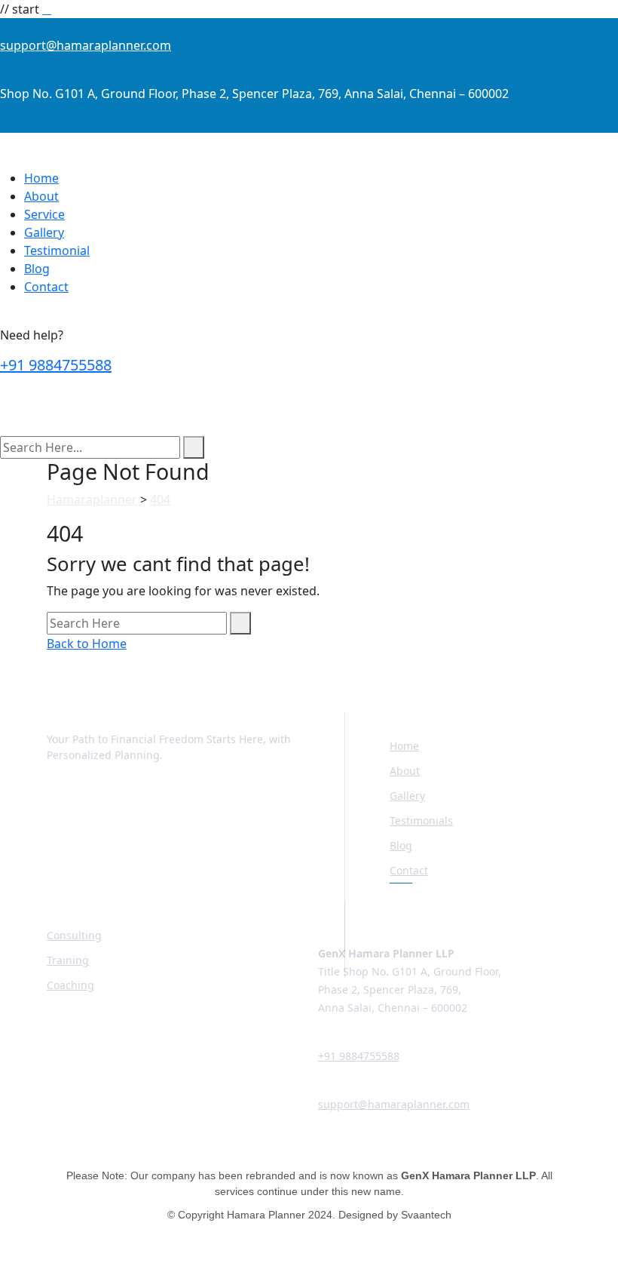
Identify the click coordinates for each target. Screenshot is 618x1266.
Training (68, 960)
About (41, 196)
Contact (46, 286)
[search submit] (193, 447)
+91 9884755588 (56, 365)
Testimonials (421, 820)
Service (44, 214)
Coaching (70, 985)
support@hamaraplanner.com (85, 45)
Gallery (44, 232)
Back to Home (87, 643)
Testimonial (57, 250)
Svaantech (426, 1215)
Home (41, 178)
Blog (37, 268)
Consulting (74, 935)
